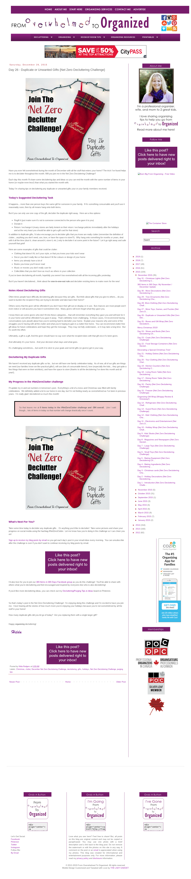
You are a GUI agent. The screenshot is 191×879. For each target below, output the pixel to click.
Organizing (64, 37)
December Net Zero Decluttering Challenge (49, 669)
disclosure (97, 858)
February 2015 (145, 516)
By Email (15, 853)
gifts (79, 669)
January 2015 (144, 520)
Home (68, 682)
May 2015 (142, 505)
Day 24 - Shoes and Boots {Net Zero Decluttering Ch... (153, 332)
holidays (85, 669)
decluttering (72, 669)
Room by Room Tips (91, 37)
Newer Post (14, 682)
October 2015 (144, 493)
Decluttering (41, 37)
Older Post (121, 682)
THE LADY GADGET (119, 868)
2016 (138, 268)
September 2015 (145, 497)
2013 (138, 529)
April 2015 (143, 509)
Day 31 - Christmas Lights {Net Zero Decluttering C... (153, 279)
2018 (138, 260)
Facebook (15, 839)
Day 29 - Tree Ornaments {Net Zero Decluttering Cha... (153, 298)
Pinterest (15, 842)
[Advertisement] (156, 199)
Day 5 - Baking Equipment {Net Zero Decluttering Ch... (153, 459)
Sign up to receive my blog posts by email (28, 540)
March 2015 (143, 512)
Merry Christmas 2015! (147, 327)
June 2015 (143, 501)
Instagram (15, 847)
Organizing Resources (123, 37)
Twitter (14, 844)
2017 (138, 264)
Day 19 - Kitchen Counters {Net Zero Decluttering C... (153, 367)
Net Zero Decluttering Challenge (103, 669)
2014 (138, 525)
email (96, 850)
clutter (28, 669)
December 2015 (145, 275)
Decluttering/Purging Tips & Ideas (78, 591)
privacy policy (83, 858)
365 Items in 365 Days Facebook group (54, 582)
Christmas (20, 669)
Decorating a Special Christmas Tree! (153, 350)
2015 (138, 272)
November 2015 (145, 490)
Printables (148, 37)
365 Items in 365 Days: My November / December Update (154, 285)
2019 (138, 256)
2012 (138, 532)
